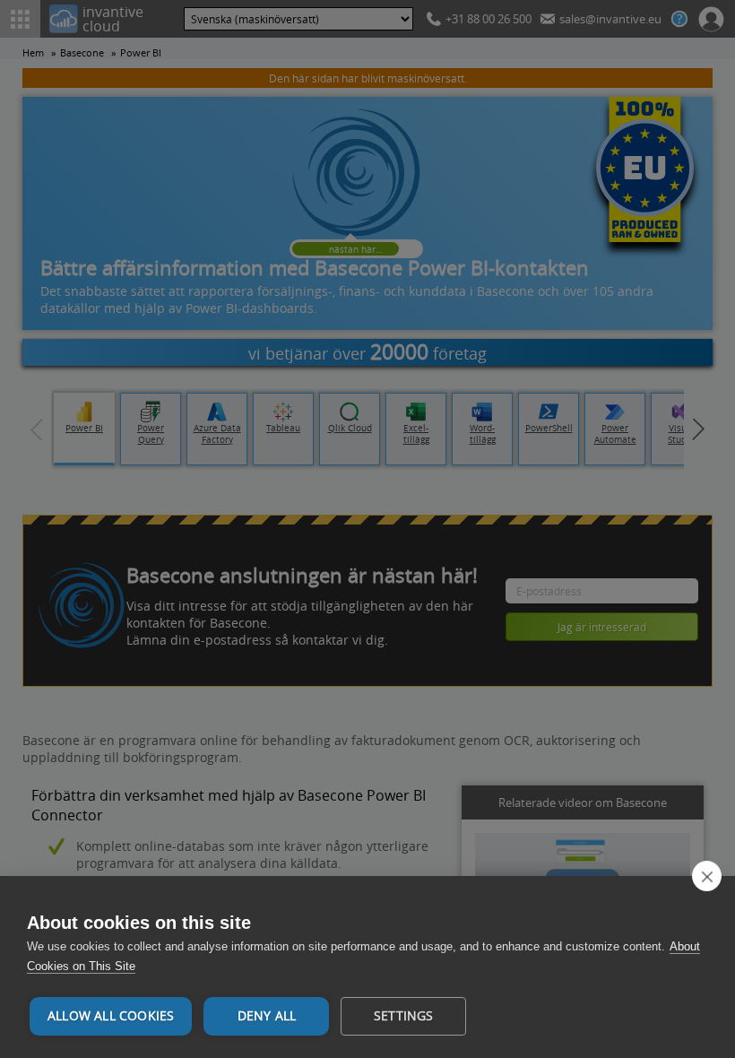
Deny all (267, 1016)
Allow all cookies (111, 1016)
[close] (707, 876)
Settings (404, 1016)
